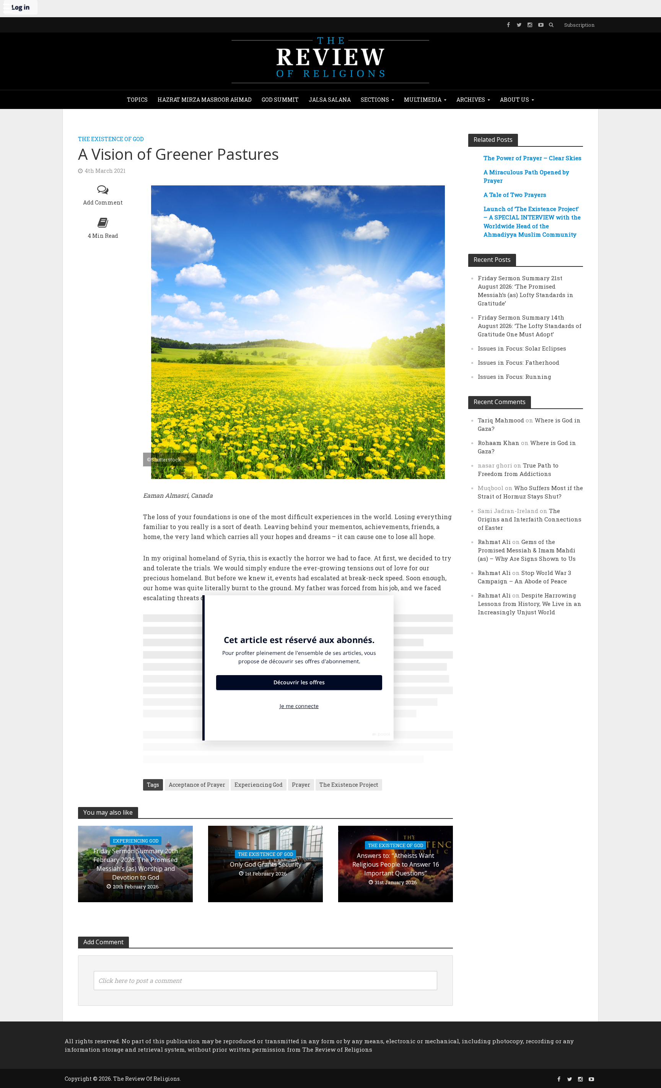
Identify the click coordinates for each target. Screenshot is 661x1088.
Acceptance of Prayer (197, 784)
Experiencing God (258, 784)
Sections (375, 99)
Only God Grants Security (265, 864)
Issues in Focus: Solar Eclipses (522, 348)
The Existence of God (111, 139)
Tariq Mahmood (501, 420)
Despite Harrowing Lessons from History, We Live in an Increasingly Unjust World (529, 603)
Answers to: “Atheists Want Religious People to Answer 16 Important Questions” (395, 864)
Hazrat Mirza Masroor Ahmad (205, 99)
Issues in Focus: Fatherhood (518, 362)
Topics (137, 99)
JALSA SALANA (330, 99)
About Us (514, 99)
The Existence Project (348, 784)
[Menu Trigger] (7, 7)
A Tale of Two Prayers (515, 194)
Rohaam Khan (498, 443)
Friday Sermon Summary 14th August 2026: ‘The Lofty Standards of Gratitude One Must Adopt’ (529, 325)
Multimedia (422, 99)
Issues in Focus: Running (514, 376)
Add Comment (103, 202)
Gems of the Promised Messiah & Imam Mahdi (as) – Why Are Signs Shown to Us (527, 550)
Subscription (579, 24)
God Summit (280, 99)
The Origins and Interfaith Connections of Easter (529, 519)
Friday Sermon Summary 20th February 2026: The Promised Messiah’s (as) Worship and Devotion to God (135, 864)
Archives (470, 99)
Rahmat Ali (494, 542)
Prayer (301, 784)
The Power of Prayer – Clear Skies (532, 158)
